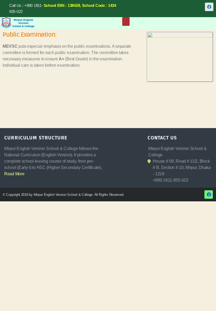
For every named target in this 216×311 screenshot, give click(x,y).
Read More (14, 174)
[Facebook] (209, 7)
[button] (126, 21)
